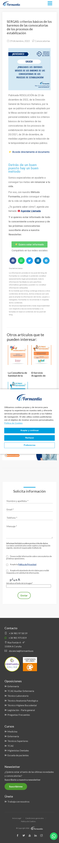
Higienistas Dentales (18, 750)
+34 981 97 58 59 (17, 633)
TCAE (10, 745)
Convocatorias (42, 40)
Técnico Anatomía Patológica (22, 700)
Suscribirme (16, 786)
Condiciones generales (34, 818)
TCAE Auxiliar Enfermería (20, 690)
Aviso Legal (16, 818)
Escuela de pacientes (18, 755)
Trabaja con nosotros (18, 801)
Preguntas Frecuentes (18, 714)
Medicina (12, 731)
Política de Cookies (13, 423)
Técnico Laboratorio (18, 695)
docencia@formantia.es (20, 650)
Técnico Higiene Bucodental (22, 705)
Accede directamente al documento (31, 152)
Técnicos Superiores (17, 740)
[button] (13, 260)
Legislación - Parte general (21, 710)
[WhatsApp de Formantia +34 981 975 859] (53, 836)
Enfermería (13, 686)
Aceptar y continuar (29, 430)
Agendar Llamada (31, 211)
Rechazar (29, 438)
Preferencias (29, 445)
